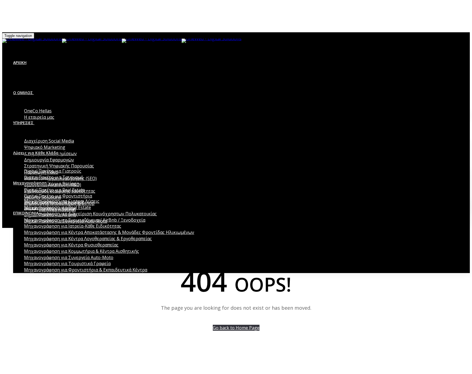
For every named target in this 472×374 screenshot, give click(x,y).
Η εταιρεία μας (39, 117)
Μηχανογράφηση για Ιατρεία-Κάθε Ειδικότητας (72, 226)
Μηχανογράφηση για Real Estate (57, 207)
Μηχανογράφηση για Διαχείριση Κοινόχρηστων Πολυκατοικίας (90, 214)
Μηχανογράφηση (30, 182)
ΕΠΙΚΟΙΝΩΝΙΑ (26, 213)
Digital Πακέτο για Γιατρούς (52, 171)
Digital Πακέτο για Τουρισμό (53, 177)
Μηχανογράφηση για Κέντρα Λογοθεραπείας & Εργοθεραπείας (88, 239)
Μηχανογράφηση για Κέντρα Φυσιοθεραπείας (71, 245)
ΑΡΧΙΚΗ (19, 62)
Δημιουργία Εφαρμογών (49, 160)
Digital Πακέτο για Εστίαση (51, 184)
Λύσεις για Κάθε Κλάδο (35, 152)
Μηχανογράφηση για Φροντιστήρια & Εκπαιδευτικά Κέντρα (85, 270)
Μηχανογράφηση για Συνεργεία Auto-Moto (68, 257)
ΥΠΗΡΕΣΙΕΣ (23, 122)
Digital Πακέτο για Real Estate (54, 190)
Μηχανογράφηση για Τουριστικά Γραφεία (67, 263)
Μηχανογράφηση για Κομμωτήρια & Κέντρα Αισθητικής (81, 251)
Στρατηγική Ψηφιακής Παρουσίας (59, 166)
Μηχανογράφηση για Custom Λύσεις (61, 201)
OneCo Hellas (38, 111)
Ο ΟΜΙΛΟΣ (23, 92)
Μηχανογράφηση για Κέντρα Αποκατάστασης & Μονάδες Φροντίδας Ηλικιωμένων (109, 232)
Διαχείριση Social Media (49, 141)
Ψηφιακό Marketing (44, 147)
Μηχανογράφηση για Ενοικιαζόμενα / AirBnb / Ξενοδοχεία (84, 220)
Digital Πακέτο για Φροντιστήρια (58, 196)
